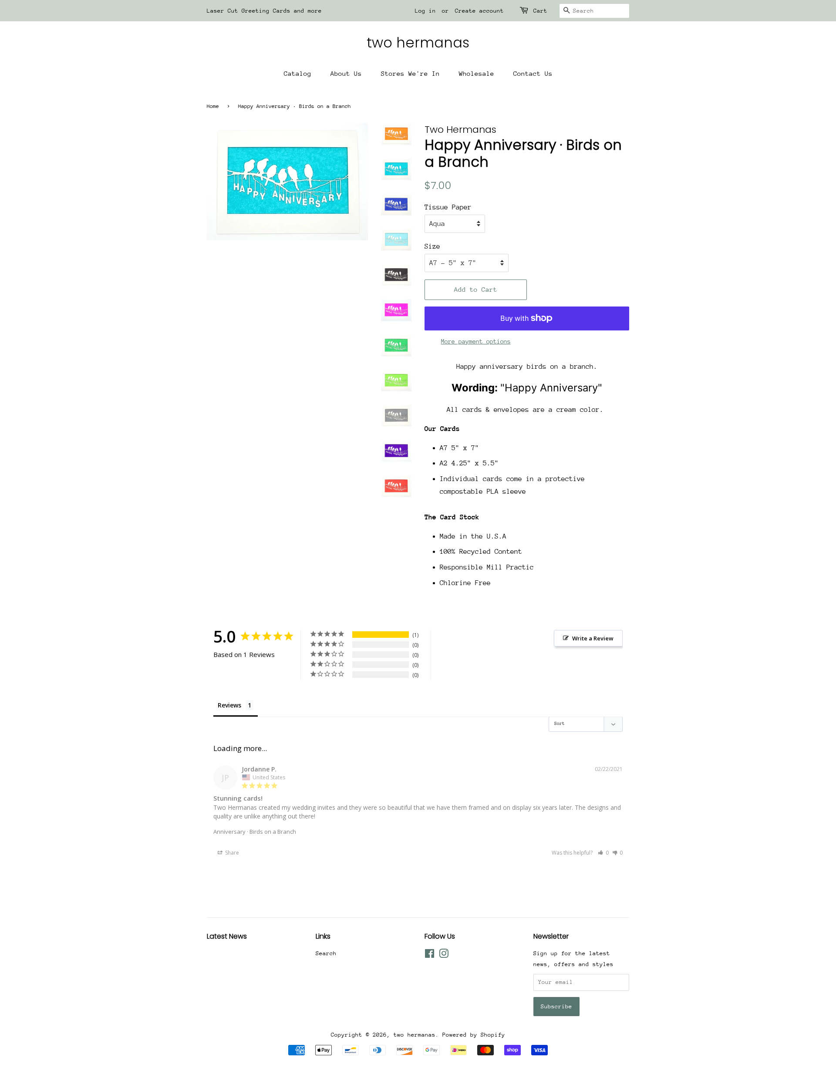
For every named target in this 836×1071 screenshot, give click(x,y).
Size (432, 246)
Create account (479, 10)
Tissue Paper (448, 207)
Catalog (297, 73)
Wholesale (476, 73)
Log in (425, 10)
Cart (540, 10)
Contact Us (533, 73)
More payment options (476, 341)
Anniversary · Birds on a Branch (254, 831)
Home (213, 106)
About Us (346, 73)
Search (326, 953)
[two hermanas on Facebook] (430, 955)
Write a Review (593, 638)
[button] (603, 852)
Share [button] (231, 852)
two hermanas (418, 42)
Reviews (229, 705)
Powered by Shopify (473, 1034)
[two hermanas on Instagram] (443, 955)
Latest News (227, 936)
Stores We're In (410, 73)
